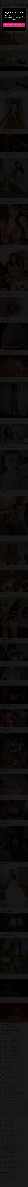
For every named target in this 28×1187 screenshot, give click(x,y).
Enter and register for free (14, 25)
